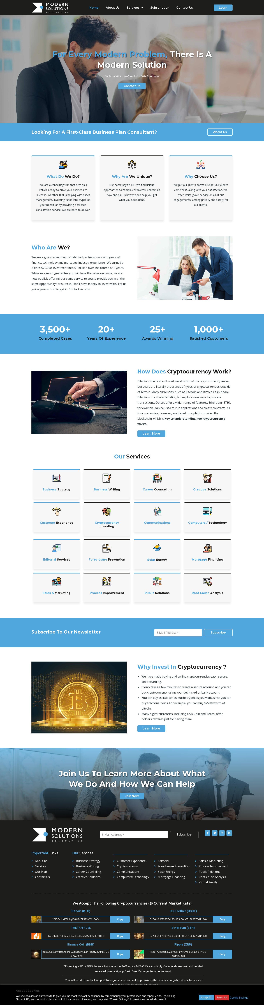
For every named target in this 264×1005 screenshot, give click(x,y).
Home (94, 7)
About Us (112, 7)
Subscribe (218, 632)
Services (133, 7)
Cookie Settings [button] (239, 997)
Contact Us (184, 7)
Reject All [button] (222, 997)
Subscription (159, 7)
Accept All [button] (206, 997)
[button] (223, 7)
